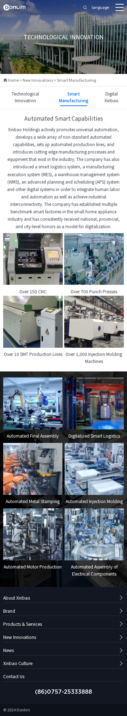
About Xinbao (16, 598)
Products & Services (22, 624)
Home (11, 80)
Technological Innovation (25, 97)
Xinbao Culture (17, 663)
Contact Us (13, 676)
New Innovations (38, 80)
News (8, 650)
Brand (9, 611)
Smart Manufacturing (76, 80)
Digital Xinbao (111, 97)
